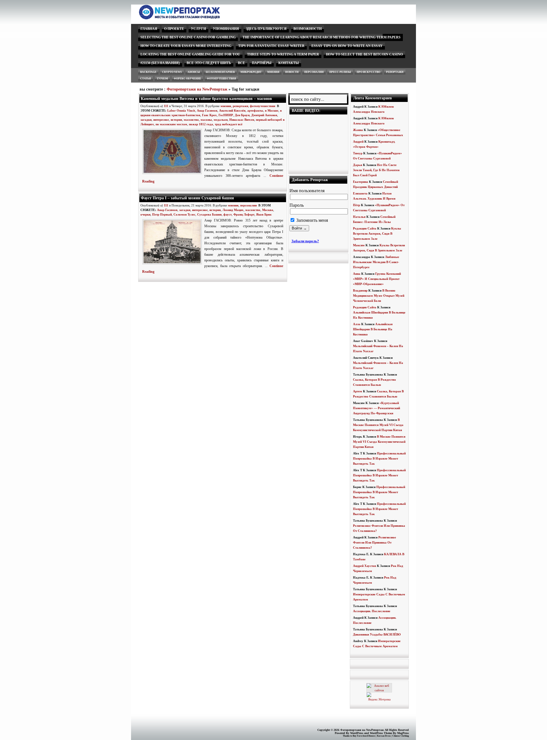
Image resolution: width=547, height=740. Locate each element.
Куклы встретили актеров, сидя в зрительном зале (377, 233)
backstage (148, 72)
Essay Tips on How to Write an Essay (347, 46)
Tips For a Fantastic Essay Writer (271, 46)
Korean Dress (384, 736)
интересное (161, 119)
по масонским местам (171, 124)
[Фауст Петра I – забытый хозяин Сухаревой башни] (173, 265)
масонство (191, 119)
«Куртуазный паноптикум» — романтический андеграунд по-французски (376, 408)
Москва (267, 210)
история (176, 119)
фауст (227, 214)
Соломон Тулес (184, 214)
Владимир (360, 290)
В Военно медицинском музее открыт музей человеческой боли (378, 295)
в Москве (271, 110)
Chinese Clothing (400, 736)
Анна (356, 273)
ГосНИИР (226, 115)
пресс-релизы (340, 72)
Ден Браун (242, 115)
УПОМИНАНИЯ (226, 29)
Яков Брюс (264, 214)
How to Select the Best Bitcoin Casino (364, 54)
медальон (221, 119)
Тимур (357, 153)
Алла (356, 324)
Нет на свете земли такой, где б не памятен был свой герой (376, 170)
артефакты (255, 110)
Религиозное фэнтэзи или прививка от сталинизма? (374, 542)
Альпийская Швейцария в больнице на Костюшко (373, 329)
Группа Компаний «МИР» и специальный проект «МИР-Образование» (377, 279)
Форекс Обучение (187, 78)
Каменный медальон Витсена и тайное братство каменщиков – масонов (206, 98)
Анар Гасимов (207, 110)
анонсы (193, 72)
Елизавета (360, 193)
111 (166, 106)
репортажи (394, 72)
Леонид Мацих (233, 210)
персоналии (314, 72)
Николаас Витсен (241, 119)
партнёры (262, 63)
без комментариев (220, 72)
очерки (145, 214)
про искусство (368, 72)
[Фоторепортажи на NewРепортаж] (189, 17)
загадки (146, 119)
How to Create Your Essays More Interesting (185, 46)
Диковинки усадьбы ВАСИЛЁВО (377, 634)
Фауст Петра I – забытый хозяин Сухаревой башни (187, 198)
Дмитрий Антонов (264, 115)
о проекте (174, 29)
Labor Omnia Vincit (181, 110)
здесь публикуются (266, 29)
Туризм (162, 78)
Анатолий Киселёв (232, 110)
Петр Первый (162, 214)
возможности (307, 29)
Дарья (357, 165)
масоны (206, 119)
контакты (288, 63)
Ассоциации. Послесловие (371, 611)
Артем (357, 391)
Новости (292, 72)
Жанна (358, 130)
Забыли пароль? (305, 241)
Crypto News (172, 72)
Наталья (359, 216)
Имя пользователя (306, 190)
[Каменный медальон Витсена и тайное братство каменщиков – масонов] (173, 175)
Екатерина (360, 181)
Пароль (296, 205)
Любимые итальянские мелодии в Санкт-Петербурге (376, 262)
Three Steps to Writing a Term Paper (283, 54)
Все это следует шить (209, 63)
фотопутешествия (221, 78)
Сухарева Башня (209, 214)
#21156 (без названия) (160, 63)
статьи (145, 78)
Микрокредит (251, 72)
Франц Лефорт (243, 214)
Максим (359, 245)
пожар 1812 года (201, 124)
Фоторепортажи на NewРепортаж (197, 89)
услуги (198, 29)
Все (241, 63)
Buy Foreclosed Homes (364, 736)
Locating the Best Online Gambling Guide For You (190, 54)
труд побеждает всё (228, 124)
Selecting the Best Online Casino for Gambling (188, 37)
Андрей (358, 141)
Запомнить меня (311, 220)
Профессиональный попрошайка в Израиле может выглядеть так (379, 458)
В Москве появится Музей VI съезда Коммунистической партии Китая (378, 425)
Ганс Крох (209, 115)
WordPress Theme (381, 733)
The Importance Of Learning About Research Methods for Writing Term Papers (321, 37)
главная (148, 29)
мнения (273, 72)
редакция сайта (364, 228)
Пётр (356, 205)
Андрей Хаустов (364, 565)
